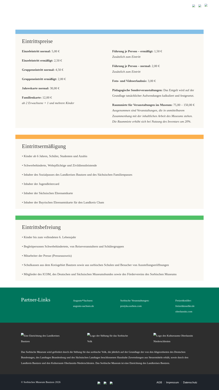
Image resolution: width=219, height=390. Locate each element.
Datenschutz (190, 382)
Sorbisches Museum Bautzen (39, 382)
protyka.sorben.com (131, 305)
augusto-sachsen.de (83, 305)
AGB (159, 382)
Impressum (172, 382)
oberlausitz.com (183, 311)
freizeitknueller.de (185, 305)
